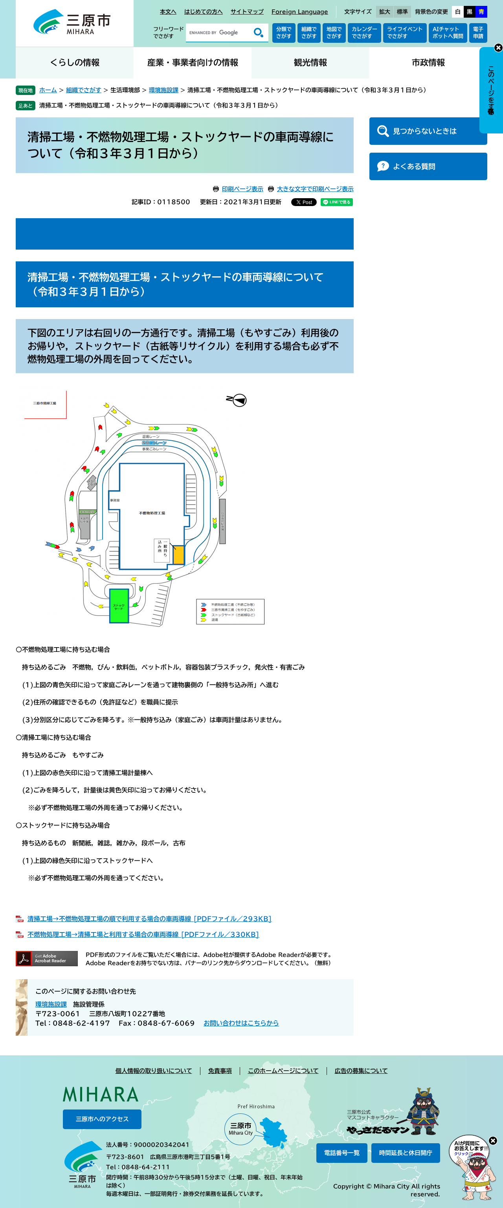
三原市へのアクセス (102, 1119)
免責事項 (220, 1071)
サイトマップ (247, 12)
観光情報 (310, 62)
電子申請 (478, 33)
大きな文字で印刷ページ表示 (315, 189)
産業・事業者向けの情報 (192, 62)
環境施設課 (163, 90)
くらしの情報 (74, 62)
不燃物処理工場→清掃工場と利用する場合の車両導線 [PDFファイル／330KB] (143, 934)
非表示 (498, 47)
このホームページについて (283, 1071)
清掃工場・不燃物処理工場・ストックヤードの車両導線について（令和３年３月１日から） (160, 105)
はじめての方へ (203, 12)
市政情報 (428, 62)
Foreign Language (300, 12)
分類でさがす (284, 33)
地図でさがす (334, 33)
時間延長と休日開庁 (405, 1153)
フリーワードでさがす (168, 33)
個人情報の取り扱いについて (154, 1071)
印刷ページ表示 (242, 189)
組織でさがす (309, 33)
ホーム (48, 90)
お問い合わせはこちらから (241, 1023)
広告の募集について (361, 1071)
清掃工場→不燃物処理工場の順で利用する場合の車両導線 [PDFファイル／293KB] (150, 919)
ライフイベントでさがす (405, 33)
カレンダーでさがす (364, 33)
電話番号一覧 (342, 1153)
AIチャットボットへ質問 (448, 33)
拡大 (384, 12)
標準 (402, 12)
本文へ (168, 12)
